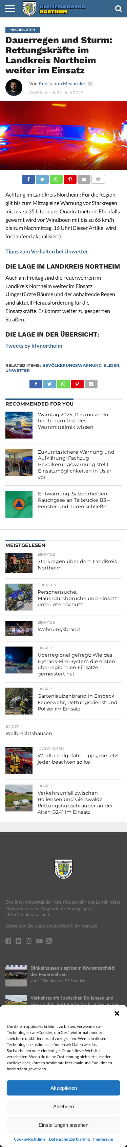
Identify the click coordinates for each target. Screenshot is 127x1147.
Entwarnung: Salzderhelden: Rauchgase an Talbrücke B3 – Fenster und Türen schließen (74, 500)
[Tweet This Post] (42, 177)
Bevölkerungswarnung (72, 365)
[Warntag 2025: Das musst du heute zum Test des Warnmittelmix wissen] (19, 425)
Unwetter (17, 370)
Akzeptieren (63, 1088)
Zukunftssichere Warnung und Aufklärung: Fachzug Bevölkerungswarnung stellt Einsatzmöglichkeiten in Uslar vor (76, 464)
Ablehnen (63, 1106)
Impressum (103, 1139)
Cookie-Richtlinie (29, 1139)
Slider (111, 365)
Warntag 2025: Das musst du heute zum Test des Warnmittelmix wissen (73, 421)
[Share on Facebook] (28, 177)
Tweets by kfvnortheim (33, 345)
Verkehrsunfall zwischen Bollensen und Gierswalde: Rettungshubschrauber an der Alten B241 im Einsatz (74, 1004)
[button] (116, 1013)
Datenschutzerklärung (69, 1139)
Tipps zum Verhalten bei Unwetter (46, 251)
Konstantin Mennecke (62, 83)
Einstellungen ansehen (63, 1125)
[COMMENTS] (98, 177)
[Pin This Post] (70, 177)
